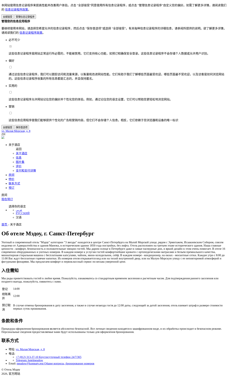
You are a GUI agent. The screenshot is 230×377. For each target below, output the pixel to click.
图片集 (20, 161)
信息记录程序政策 (16, 9)
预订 (11, 187)
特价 (11, 179)
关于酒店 (21, 153)
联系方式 (14, 183)
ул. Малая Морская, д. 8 (30, 349)
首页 (4, 224)
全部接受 (7, 16)
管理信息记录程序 (25, 16)
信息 (19, 157)
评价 (19, 166)
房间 (11, 174)
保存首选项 (21, 127)
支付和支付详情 (26, 170)
